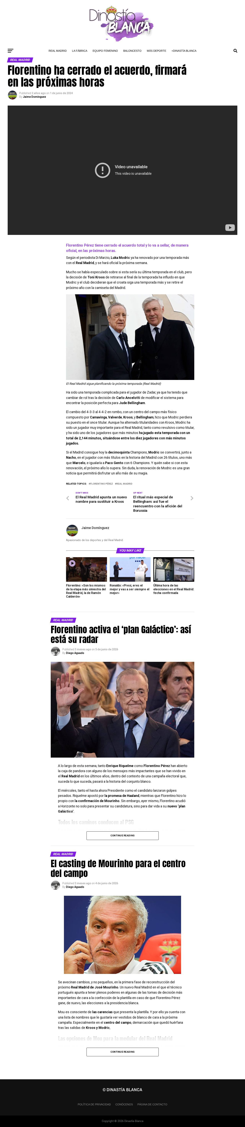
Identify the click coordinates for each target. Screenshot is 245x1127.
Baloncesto (132, 50)
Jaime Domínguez (34, 96)
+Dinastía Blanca (184, 50)
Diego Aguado (75, 653)
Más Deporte (156, 50)
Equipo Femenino (105, 50)
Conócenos (124, 1104)
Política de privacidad (94, 1104)
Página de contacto (152, 1104)
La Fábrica (79, 50)
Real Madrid (58, 50)
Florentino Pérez (101, 484)
